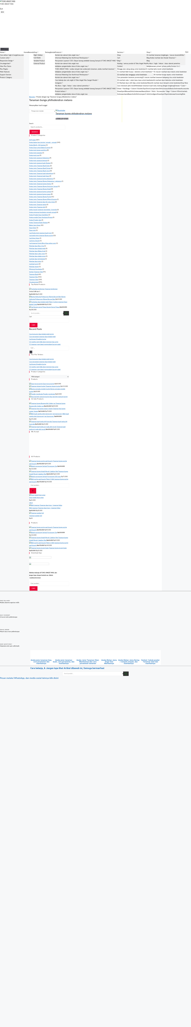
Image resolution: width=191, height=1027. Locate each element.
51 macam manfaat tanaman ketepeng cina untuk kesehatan (163, 77)
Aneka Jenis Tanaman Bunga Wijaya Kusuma (43, 199)
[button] (1, 9)
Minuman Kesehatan (35, 269)
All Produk (32, 140)
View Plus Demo (5, 66)
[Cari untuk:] (49, 348)
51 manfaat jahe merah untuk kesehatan (159, 69)
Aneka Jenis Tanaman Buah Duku (39, 166)
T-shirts (147, 94)
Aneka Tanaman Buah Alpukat (38, 222)
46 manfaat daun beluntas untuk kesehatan (168, 80)
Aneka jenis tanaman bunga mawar (40, 194)
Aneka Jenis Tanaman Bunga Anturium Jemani (43, 186)
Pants (148, 91)
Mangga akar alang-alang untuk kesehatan (131, 69)
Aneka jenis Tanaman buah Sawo (39, 176)
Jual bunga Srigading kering (37, 339)
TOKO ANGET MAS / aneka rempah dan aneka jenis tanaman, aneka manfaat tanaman (84, 69)
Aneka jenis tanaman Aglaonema (39, 158)
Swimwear (177, 88)
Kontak (52, 52)
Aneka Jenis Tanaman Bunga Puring (40, 197)
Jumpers (142, 94)
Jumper (152, 88)
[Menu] (2, 12)
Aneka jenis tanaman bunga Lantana (40, 191)
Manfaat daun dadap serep (37, 256)
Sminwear (120, 94)
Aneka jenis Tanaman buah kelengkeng (41, 173)
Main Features (5, 72)
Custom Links (4, 58)
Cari (30, 316)
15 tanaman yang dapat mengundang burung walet (45, 344)
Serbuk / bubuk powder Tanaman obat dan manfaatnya (150, 661)
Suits (134, 94)
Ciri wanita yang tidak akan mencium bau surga (43, 342)
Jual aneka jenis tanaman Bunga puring (41, 235)
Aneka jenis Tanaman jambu (37, 204)
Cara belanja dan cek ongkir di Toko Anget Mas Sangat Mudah (76, 80)
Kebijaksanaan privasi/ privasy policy (159, 66)
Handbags (126, 88)
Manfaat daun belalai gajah (37, 248)
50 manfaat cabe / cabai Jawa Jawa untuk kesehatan (135, 80)
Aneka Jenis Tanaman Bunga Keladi (40, 189)
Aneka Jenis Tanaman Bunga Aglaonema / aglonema (45, 181)
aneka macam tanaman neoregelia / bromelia (43, 209)
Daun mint (32, 230)
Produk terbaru (60, 91)
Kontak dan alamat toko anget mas (67, 55)
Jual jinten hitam (34, 238)
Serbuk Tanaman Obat (36, 272)
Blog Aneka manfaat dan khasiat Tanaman (161, 58)
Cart (118, 58)
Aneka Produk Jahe (35, 220)
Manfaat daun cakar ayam (37, 254)
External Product (39, 63)
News (149, 83)
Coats (183, 86)
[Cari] (31, 352)
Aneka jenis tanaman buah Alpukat (40, 163)
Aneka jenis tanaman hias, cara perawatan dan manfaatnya (41, 661)
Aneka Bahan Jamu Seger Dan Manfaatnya (109, 661)
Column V (134, 88)
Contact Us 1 (175, 66)
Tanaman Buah (33, 274)
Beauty (144, 91)
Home (2, 52)
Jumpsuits (166, 88)
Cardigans (153, 94)
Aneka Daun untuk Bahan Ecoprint (40, 147)
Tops (144, 88)
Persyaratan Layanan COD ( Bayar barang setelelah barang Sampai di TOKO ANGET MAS (85, 61)
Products (58, 52)
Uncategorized (5, 63)
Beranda (31, 52)
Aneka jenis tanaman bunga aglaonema (41, 179)
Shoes (119, 88)
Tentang (47, 52)
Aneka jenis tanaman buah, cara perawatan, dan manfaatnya (63, 661)
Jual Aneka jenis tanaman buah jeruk (40, 233)
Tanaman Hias (33, 277)
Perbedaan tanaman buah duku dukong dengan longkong (154, 86)
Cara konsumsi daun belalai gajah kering (41, 334)
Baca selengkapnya (62, 118)
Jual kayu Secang (34, 241)
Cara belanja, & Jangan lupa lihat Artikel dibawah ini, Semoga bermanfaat (67, 668)
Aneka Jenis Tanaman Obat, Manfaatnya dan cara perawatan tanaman (87, 661)
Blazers (130, 94)
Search (31, 123)
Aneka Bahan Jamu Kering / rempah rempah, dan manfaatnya (128, 661)
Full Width (37, 58)
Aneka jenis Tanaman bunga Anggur (40, 184)
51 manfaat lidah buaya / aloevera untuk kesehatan (134, 72)
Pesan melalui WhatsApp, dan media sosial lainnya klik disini (29, 678)
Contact (120, 66)
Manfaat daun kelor (35, 261)
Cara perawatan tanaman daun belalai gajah (42, 336)
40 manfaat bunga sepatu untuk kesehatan (168, 75)
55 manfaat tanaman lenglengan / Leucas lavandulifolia (165, 55)
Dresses (177, 86)
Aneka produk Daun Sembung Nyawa (40, 217)
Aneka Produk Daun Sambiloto (38, 215)
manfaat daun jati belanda (37, 259)
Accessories (185, 88)
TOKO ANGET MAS (6, 4)
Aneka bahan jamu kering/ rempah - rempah (42, 142)
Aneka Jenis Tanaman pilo (37, 207)
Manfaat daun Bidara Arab (37, 251)
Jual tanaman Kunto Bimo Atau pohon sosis (42, 243)
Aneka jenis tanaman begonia (38, 160)
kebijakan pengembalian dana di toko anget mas (71, 66)
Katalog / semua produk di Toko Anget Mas (132, 63)
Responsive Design (6, 61)
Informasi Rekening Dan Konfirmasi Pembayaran (71, 58)
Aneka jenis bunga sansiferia (38, 150)
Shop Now (184, 83)
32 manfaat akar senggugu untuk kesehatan (132, 75)
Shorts (148, 88)
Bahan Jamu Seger (35, 225)
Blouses (127, 91)
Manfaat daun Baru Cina (36, 246)
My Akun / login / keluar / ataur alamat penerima (71, 86)
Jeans (157, 88)
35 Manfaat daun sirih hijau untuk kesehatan (132, 83)
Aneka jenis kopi (34, 155)
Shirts (132, 91)
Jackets (140, 88)
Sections (120, 52)
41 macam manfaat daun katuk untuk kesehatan (170, 72)
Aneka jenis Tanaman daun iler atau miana (42, 202)
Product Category (6, 77)
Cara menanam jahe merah (126, 86)
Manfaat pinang (34, 266)
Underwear (138, 91)
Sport (123, 91)
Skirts (161, 88)
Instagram (58, 83)
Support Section (5, 75)
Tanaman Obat (33, 279)
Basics (172, 88)
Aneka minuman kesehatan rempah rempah (42, 212)
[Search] (66, 313)
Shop (35, 52)
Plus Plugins (4, 69)
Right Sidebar (38, 55)
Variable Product (39, 61)
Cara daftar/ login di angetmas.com (12, 55)
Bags (168, 91)
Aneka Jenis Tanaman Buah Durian (40, 168)
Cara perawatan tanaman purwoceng (129, 77)
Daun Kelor (32, 228)
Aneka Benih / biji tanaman (37, 145)
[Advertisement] (95, 30)
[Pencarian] (32, 491)
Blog (118, 61)
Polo (183, 94)
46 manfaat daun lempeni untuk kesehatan (166, 83)
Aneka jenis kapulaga (35, 153)
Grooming (178, 94)
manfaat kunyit (34, 264)
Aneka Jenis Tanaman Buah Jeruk (39, 171)
